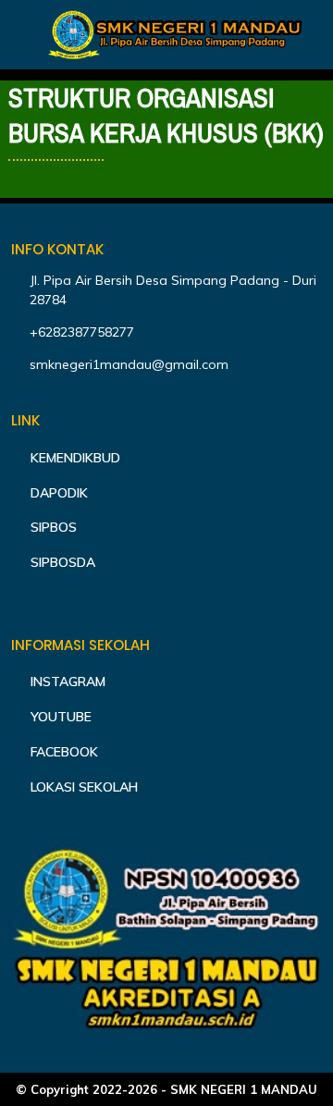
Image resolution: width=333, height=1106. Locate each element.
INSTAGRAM (68, 681)
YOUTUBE (61, 716)
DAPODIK (59, 493)
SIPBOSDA (63, 562)
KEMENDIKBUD (75, 457)
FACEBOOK (64, 751)
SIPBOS (54, 527)
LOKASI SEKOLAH (84, 787)
